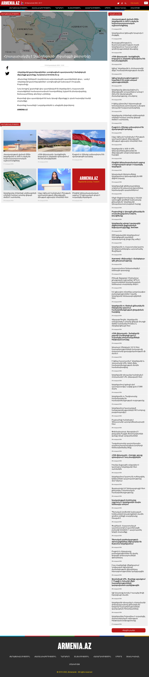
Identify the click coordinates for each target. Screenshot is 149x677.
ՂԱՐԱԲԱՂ (65, 657)
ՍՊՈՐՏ (119, 657)
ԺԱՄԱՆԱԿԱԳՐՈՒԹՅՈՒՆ (45, 657)
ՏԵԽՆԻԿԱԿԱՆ (133, 657)
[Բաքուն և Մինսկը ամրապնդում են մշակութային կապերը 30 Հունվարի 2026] (89, 129)
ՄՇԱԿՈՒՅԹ (74, 664)
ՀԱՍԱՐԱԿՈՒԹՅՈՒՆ (102, 657)
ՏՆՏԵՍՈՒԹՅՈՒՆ (81, 657)
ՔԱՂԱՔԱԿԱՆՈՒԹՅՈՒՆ (20, 657)
